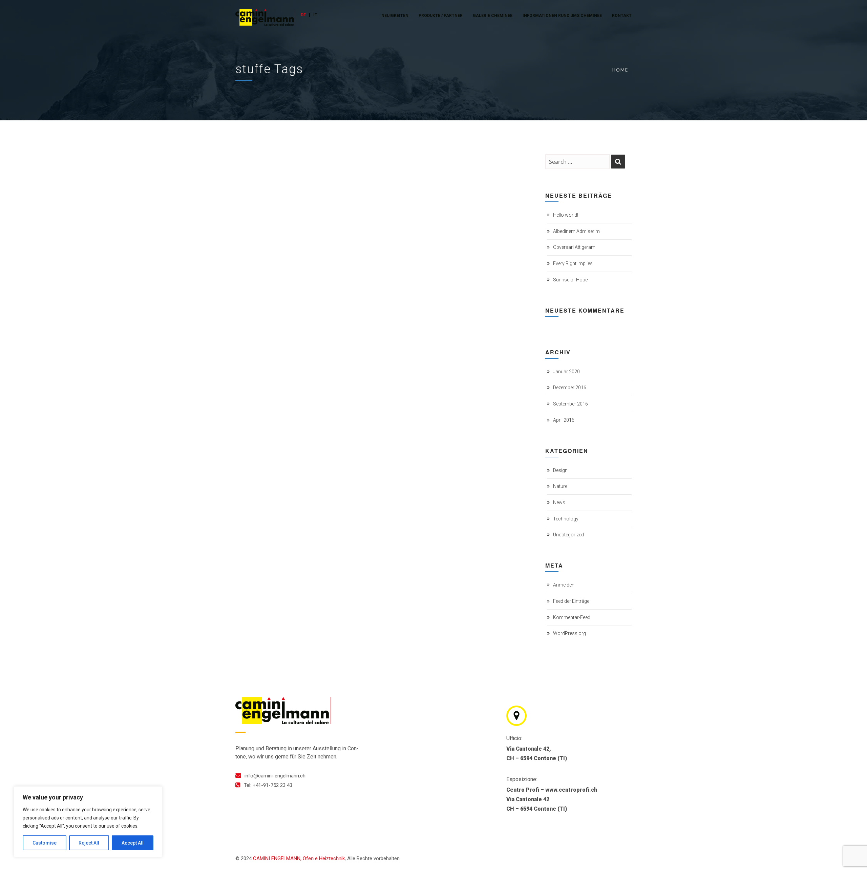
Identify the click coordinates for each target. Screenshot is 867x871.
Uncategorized (568, 534)
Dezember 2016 (569, 387)
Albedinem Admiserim (576, 231)
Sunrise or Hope (570, 279)
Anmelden (563, 585)
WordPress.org (569, 633)
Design (560, 470)
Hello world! (565, 215)
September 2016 (570, 404)
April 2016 (563, 420)
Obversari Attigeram (574, 247)
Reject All (89, 843)
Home (620, 70)
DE (303, 15)
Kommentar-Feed (571, 617)
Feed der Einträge (571, 601)
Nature (560, 486)
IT (315, 15)
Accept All (133, 843)
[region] (88, 821)
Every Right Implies (573, 263)
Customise (45, 843)
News (559, 502)
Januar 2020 (566, 371)
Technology (565, 518)
